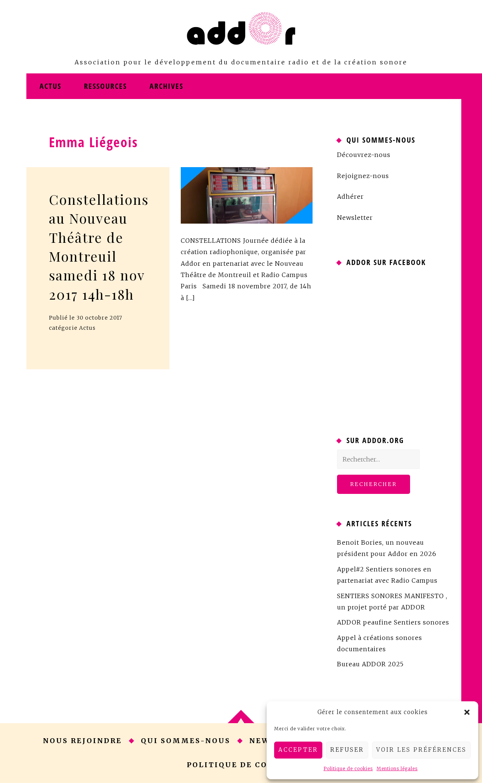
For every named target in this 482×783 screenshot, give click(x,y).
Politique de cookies (348, 768)
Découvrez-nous (363, 154)
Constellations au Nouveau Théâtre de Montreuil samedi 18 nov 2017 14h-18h (98, 246)
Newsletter (355, 217)
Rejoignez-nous (363, 176)
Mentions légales (397, 768)
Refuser (347, 749)
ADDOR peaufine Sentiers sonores (393, 622)
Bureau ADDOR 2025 (370, 664)
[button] (467, 712)
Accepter (298, 749)
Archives (166, 86)
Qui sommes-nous (185, 740)
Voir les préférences (421, 749)
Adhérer (350, 196)
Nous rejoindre (82, 740)
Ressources (105, 86)
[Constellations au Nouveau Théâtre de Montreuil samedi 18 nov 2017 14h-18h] (247, 194)
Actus (50, 86)
